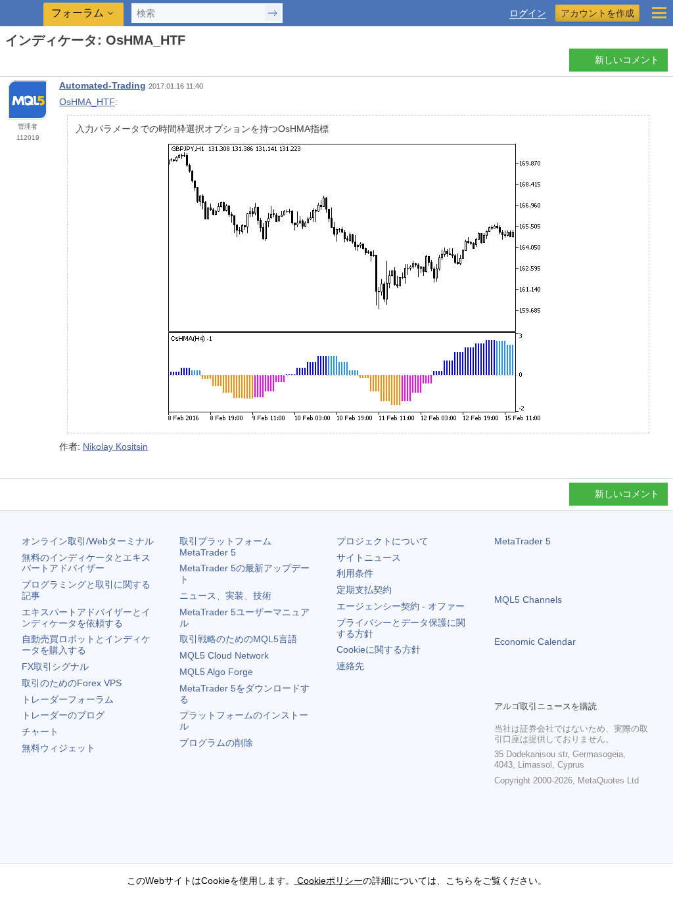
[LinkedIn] (586, 688)
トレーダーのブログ (63, 715)
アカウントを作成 (597, 13)
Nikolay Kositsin (115, 446)
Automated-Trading (102, 85)
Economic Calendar (535, 641)
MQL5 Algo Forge (216, 672)
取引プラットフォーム (230, 547)
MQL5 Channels (528, 599)
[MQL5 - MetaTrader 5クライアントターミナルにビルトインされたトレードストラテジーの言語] (23, 13)
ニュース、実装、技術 (225, 595)
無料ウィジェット (58, 748)
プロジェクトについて (382, 541)
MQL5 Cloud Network (224, 655)
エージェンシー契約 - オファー (400, 606)
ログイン (527, 13)
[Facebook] (502, 688)
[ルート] (9, 63)
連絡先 (350, 666)
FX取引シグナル (55, 666)
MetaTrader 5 (522, 541)
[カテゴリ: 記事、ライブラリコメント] (25, 63)
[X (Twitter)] (544, 688)
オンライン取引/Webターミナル (88, 541)
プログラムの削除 (216, 742)
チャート (40, 731)
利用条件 (354, 573)
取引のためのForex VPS (72, 683)
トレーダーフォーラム (68, 699)
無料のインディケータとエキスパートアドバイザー (86, 563)
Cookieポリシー (328, 880)
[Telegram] (523, 688)
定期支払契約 (364, 589)
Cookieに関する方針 (378, 649)
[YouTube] (565, 688)
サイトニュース (368, 557)
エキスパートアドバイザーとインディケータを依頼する (86, 617)
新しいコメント (627, 60)
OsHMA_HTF (87, 102)
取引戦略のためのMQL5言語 (238, 639)
